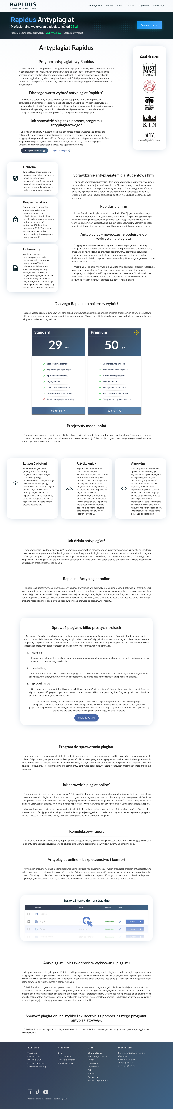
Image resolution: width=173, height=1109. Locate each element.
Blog (60, 1053)
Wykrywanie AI (64, 1056)
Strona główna (95, 5)
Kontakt (120, 5)
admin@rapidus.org (36, 1066)
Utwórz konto (86, 717)
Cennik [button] (109, 5)
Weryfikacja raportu (97, 1056)
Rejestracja (158, 5)
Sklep (90, 1070)
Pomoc (131, 5)
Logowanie (144, 5)
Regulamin (93, 1077)
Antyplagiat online (127, 1066)
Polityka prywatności (98, 1080)
